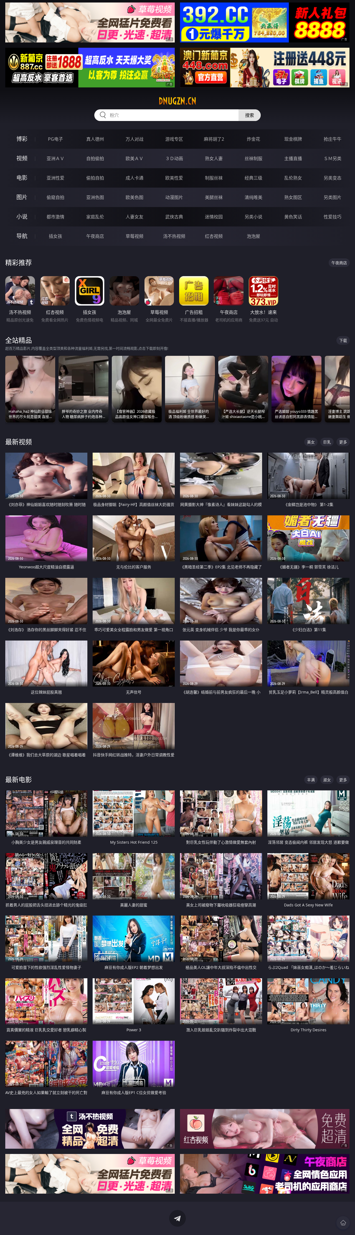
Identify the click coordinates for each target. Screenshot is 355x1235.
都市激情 (55, 217)
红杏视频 (214, 236)
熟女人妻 (214, 158)
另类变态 (332, 178)
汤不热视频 (174, 236)
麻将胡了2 (214, 139)
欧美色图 (134, 197)
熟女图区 (293, 197)
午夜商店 (95, 236)
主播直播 (293, 158)
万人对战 (134, 139)
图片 (21, 197)
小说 (21, 216)
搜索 (249, 115)
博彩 (21, 139)
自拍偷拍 (95, 158)
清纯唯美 (253, 197)
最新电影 (18, 779)
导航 (21, 236)
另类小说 (253, 217)
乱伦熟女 (293, 178)
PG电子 (55, 139)
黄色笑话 (293, 217)
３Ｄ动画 (174, 158)
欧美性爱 (174, 178)
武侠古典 (174, 217)
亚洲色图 (95, 197)
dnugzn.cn (177, 101)
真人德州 (95, 139)
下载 (343, 340)
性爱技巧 (332, 217)
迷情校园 (214, 217)
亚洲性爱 (55, 178)
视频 (21, 158)
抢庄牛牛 (332, 139)
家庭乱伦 (95, 217)
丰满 (311, 779)
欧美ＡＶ (134, 158)
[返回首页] (343, 1222)
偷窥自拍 (55, 197)
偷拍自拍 (95, 178)
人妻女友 (134, 217)
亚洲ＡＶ (55, 158)
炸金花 (253, 139)
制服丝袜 (214, 178)
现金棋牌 (293, 139)
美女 (311, 442)
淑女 (327, 779)
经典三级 (253, 178)
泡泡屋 (253, 236)
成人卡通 (134, 178)
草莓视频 (134, 236)
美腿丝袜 (214, 197)
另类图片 (332, 197)
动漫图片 (174, 197)
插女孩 (55, 236)
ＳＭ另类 (332, 158)
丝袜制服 (253, 158)
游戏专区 (174, 139)
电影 (21, 178)
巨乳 (327, 442)
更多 (343, 442)
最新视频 (18, 441)
